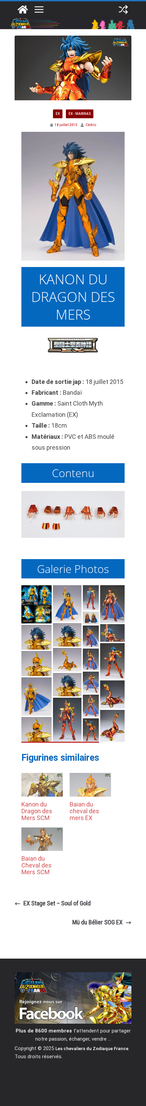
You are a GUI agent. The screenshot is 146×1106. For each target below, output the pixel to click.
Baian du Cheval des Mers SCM (36, 865)
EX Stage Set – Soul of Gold (57, 903)
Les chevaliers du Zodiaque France (91, 1048)
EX (58, 114)
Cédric (91, 125)
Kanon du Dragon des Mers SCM (36, 811)
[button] (36, 604)
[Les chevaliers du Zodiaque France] (23, 9)
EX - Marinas (80, 114)
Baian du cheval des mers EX (84, 811)
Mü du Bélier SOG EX (97, 922)
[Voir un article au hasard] (123, 9)
